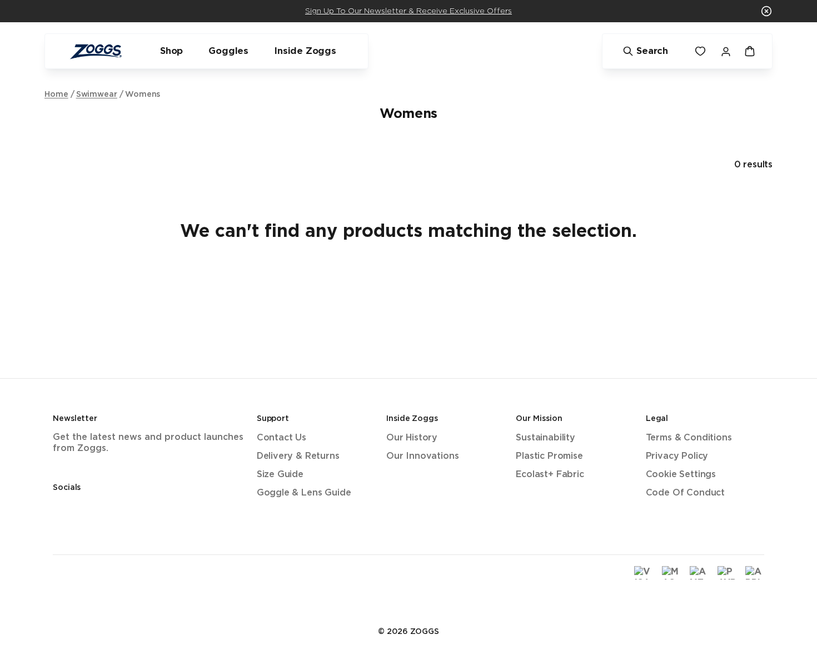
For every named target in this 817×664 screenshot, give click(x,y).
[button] (766, 11)
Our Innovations (422, 456)
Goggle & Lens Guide (304, 493)
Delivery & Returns (298, 456)
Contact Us (281, 438)
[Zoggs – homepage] (95, 51)
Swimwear (96, 94)
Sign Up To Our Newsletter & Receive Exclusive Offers (408, 11)
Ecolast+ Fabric (550, 474)
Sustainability (545, 438)
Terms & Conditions (689, 438)
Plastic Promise (549, 456)
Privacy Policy (677, 456)
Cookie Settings (681, 474)
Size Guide (280, 474)
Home (56, 94)
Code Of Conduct (685, 493)
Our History (411, 438)
